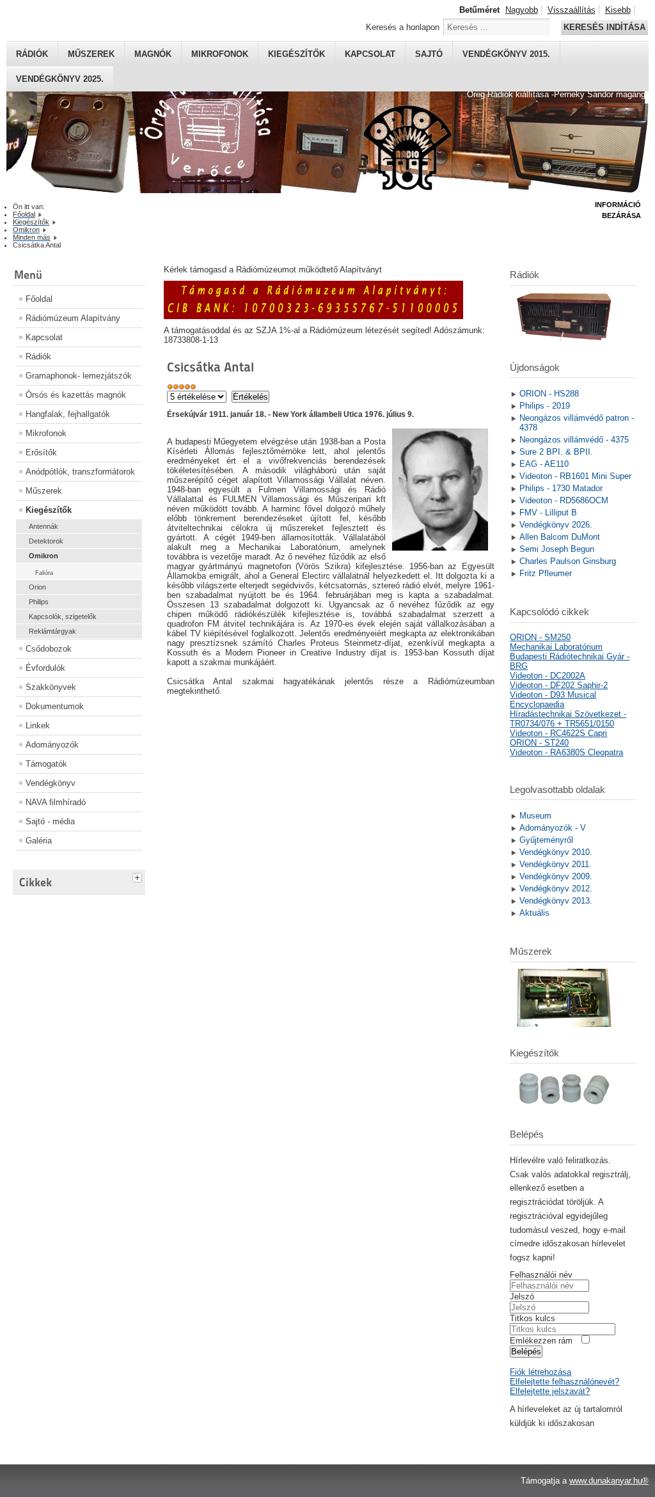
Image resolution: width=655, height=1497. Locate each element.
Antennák (43, 526)
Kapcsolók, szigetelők (63, 616)
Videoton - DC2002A (547, 675)
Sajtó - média (50, 821)
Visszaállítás (572, 10)
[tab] (138, 876)
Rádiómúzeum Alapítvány (73, 318)
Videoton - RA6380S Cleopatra (566, 752)
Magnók (152, 54)
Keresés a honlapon (402, 27)
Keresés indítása (604, 27)
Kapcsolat (370, 54)
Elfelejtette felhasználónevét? (564, 1381)
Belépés (526, 1351)
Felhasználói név (541, 1275)
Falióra (44, 573)
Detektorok (46, 541)
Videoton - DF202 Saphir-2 (559, 685)
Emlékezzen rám (541, 1340)
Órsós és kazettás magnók (76, 395)
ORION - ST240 (539, 743)
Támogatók (46, 764)
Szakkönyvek (51, 687)
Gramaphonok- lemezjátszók (79, 375)
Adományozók (52, 744)
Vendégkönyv (50, 783)
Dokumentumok (55, 706)
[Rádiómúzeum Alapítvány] (313, 316)
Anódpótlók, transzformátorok (80, 471)
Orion (37, 587)
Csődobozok (49, 649)
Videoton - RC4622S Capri (558, 733)
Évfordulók (45, 668)
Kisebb (618, 10)
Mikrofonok (219, 54)
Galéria (39, 840)
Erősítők (41, 452)
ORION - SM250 (540, 637)
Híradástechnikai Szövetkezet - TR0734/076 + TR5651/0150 (568, 718)
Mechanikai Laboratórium (556, 647)
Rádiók (32, 54)
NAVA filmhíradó (56, 802)
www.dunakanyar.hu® (609, 1480)
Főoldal (39, 299)
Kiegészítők (296, 54)
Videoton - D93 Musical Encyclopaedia (553, 699)
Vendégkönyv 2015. (506, 54)
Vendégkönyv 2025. (60, 79)
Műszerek (91, 54)
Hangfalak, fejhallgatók (68, 414)
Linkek (38, 725)
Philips (39, 602)
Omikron (43, 556)
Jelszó (522, 1296)
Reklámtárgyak (52, 631)
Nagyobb (521, 10)
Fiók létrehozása (540, 1372)
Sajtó (429, 54)
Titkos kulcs (532, 1318)
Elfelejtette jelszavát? (550, 1391)
